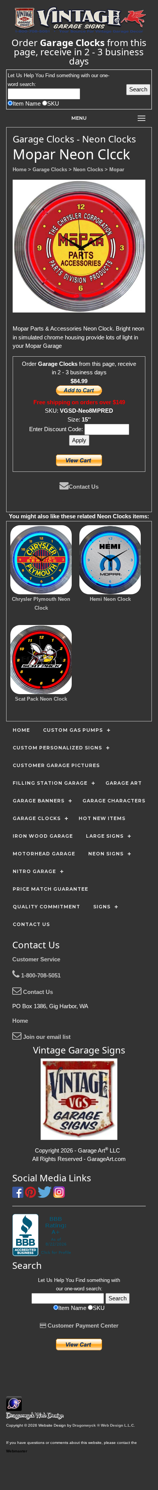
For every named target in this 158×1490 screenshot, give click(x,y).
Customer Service (36, 959)
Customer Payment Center (82, 1325)
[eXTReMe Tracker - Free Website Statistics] (14, 1407)
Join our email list (46, 1037)
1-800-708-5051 (40, 975)
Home (20, 1020)
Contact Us (84, 486)
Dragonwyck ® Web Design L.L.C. (103, 1425)
